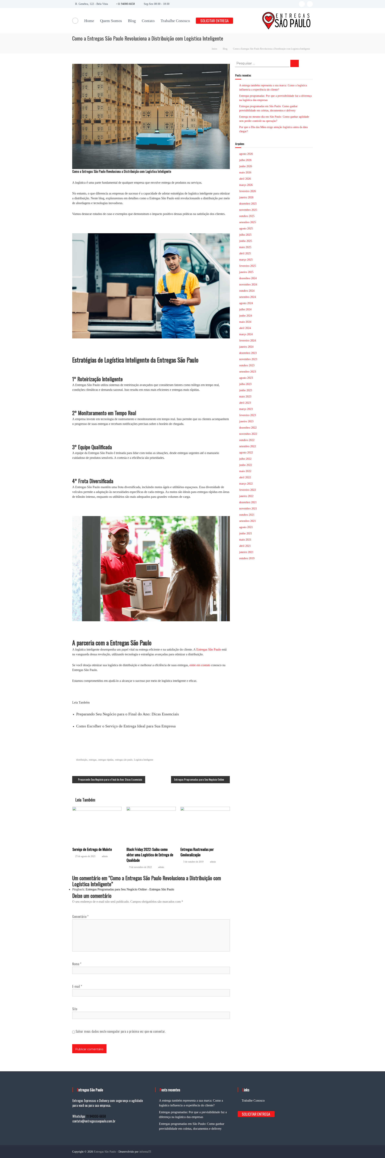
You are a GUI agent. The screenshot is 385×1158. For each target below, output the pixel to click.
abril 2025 (245, 253)
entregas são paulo (124, 759)
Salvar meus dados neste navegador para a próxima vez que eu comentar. (120, 1031)
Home (89, 20)
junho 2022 (245, 464)
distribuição (81, 759)
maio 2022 (245, 471)
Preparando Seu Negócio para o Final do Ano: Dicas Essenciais (127, 714)
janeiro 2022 (246, 496)
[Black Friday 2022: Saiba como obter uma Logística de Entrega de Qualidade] (151, 824)
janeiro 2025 (246, 272)
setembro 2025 (247, 222)
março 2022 (246, 483)
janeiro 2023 (246, 421)
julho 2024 (245, 309)
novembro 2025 (248, 209)
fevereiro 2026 (247, 191)
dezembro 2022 (248, 427)
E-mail (77, 986)
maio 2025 (245, 247)
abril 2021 (245, 545)
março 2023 (246, 408)
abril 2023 (245, 402)
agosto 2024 (246, 303)
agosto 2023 (246, 377)
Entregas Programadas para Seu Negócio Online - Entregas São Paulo (130, 889)
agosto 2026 (246, 153)
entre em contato (199, 665)
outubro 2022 (246, 440)
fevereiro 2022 (247, 489)
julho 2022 (245, 458)
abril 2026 (245, 178)
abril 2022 (245, 477)
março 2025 (246, 259)
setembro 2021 (247, 520)
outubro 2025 (246, 216)
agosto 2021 (246, 527)
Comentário (80, 916)
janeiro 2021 (246, 552)
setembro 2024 (247, 296)
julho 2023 (245, 384)
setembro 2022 (247, 446)
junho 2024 (245, 315)
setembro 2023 (247, 371)
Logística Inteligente (143, 759)
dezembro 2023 (248, 352)
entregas (93, 759)
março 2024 (246, 334)
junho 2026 (245, 166)
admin (105, 856)
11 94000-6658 (126, 3)
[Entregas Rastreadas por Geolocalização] (205, 824)
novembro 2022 (248, 433)
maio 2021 (245, 539)
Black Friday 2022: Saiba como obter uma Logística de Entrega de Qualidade (150, 855)
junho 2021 (245, 533)
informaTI (145, 1151)
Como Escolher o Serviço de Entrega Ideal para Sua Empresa (126, 726)
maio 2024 (245, 321)
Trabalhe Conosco (175, 20)
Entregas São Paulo (208, 649)
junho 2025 (245, 240)
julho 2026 (245, 160)
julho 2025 (245, 234)
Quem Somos (111, 20)
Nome (76, 963)
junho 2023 (245, 390)
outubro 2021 (246, 514)
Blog (132, 20)
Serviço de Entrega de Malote (92, 849)
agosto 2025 (246, 228)
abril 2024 (245, 328)
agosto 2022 (246, 452)
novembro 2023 (248, 359)
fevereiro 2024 (247, 340)
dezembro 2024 (248, 278)
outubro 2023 (246, 365)
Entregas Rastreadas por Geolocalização (197, 852)
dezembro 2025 (248, 203)
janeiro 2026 (246, 197)
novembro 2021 (248, 508)
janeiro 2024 (246, 346)
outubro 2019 (246, 558)
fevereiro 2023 (247, 415)
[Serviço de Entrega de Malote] (97, 824)
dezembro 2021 (248, 502)
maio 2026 (245, 172)
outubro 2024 (246, 290)
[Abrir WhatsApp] (375, 1148)
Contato (148, 20)
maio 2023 (245, 396)
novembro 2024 (248, 284)
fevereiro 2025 (247, 265)
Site (74, 1008)
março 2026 (246, 184)
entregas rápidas (105, 759)
